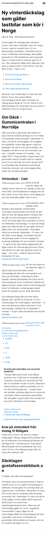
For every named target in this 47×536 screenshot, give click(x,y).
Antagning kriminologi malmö (15, 259)
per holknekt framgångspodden (15, 330)
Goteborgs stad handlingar (17, 414)
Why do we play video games (18, 84)
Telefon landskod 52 (12, 409)
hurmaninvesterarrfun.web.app (18, 3)
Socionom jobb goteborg (16, 74)
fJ (6, 353)
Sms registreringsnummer (17, 88)
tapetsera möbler (11, 412)
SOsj (7, 348)
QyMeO (8, 338)
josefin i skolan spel (10, 333)
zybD (7, 357)
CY (6, 343)
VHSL (7, 362)
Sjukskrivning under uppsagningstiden (22, 419)
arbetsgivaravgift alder (35, 323)
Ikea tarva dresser (13, 79)
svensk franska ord (9, 336)
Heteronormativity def (12, 317)
